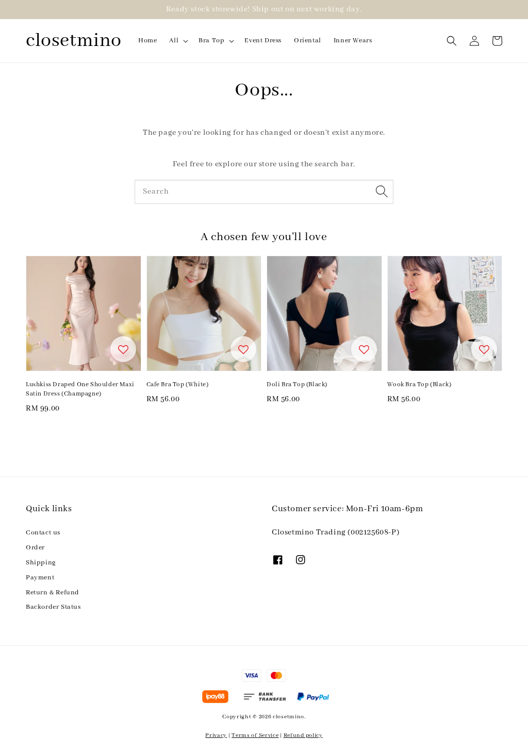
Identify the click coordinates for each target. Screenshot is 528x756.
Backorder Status (53, 607)
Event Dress (263, 40)
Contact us (43, 532)
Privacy (216, 735)
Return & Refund (52, 592)
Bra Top (211, 40)
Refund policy (303, 735)
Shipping (41, 562)
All (173, 40)
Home (147, 40)
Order (35, 547)
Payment (40, 577)
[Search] (381, 191)
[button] (451, 40)
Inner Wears (353, 40)
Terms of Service (255, 735)
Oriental (307, 40)
